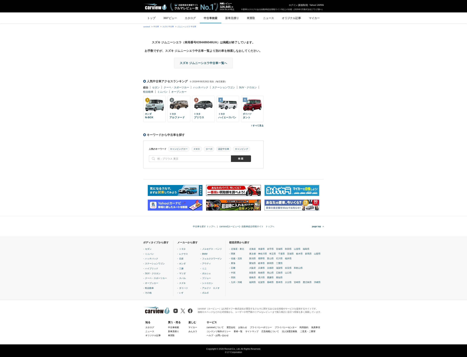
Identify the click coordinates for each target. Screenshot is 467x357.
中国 (233, 272)
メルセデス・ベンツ (212, 249)
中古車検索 (210, 18)
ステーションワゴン (223, 87)
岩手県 (270, 249)
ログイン (293, 5)
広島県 (279, 272)
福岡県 (252, 282)
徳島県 (252, 277)
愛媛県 (270, 277)
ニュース (268, 18)
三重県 (279, 263)
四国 (233, 277)
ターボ (209, 149)
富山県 (270, 258)
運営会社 (231, 327)
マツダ (182, 273)
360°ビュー (170, 18)
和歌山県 (298, 268)
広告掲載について (270, 331)
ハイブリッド (151, 268)
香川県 (261, 277)
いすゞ (182, 293)
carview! (146, 27)
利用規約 (304, 327)
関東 (233, 253)
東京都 (252, 253)
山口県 (288, 272)
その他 (148, 293)
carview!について (215, 327)
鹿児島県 (307, 282)
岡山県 (270, 272)
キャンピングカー (179, 149)
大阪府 (252, 268)
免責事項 (315, 327)
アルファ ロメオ (211, 288)
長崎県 (270, 282)
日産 (181, 258)
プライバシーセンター (286, 327)
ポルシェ (206, 273)
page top (316, 226)
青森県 (261, 249)
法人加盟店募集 (289, 331)
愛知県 (252, 263)
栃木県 (299, 253)
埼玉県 (272, 253)
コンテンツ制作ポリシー (219, 331)
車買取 (251, 18)
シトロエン (207, 283)
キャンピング (241, 149)
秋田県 (288, 249)
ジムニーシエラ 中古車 (186, 27)
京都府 (270, 268)
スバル (182, 278)
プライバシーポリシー (261, 327)
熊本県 (279, 282)
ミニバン (162, 91)
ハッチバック (200, 87)
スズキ (182, 283)
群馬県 (308, 253)
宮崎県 (297, 282)
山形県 (297, 249)
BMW (204, 254)
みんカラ (192, 331)
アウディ (206, 263)
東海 (233, 263)
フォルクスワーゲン (212, 258)
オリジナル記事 (291, 18)
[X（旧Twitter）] (183, 311)
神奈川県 (262, 253)
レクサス (183, 254)
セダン (156, 87)
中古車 (156, 27)
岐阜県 (261, 263)
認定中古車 (223, 149)
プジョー (206, 278)
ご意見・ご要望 (307, 331)
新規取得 (303, 5)
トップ (151, 18)
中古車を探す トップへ (204, 226)
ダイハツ (183, 288)
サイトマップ (251, 331)
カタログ (190, 18)
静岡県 (270, 263)
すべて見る (258, 125)
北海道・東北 (237, 249)
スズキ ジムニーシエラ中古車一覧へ (203, 63)
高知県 (279, 277)
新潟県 (252, 258)
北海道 (252, 249)
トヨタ (182, 249)
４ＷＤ (196, 149)
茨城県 (290, 253)
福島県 (306, 249)
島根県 (261, 272)
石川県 (279, 258)
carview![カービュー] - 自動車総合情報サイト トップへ (246, 226)
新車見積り (232, 18)
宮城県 (279, 249)
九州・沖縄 (236, 282)
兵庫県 (261, 268)
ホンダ (182, 263)
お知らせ (242, 327)
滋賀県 (279, 268)
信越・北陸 (236, 258)
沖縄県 (317, 282)
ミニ (204, 268)
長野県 (261, 258)
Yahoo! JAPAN (316, 5)
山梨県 (317, 253)
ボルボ (205, 293)
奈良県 (288, 268)
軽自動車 (148, 91)
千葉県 (281, 253)
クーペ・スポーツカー (176, 87)
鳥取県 (252, 272)
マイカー (314, 18)
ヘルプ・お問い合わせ (218, 335)
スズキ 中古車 (168, 27)
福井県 (288, 258)
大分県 (288, 282)
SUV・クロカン (248, 87)
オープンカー (179, 91)
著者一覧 (238, 331)
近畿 (233, 268)
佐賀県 (261, 282)
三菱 (181, 268)
